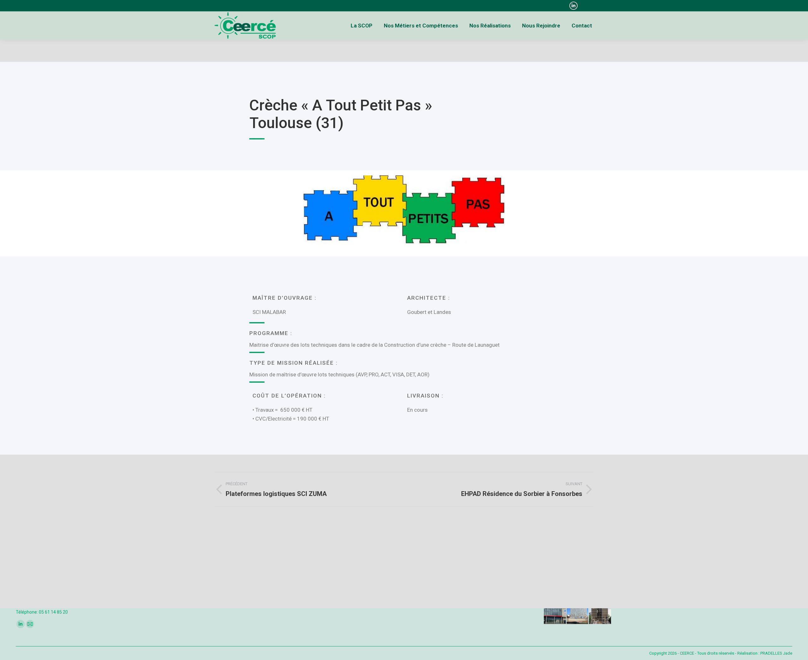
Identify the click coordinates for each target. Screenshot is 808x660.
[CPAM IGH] (578, 613)
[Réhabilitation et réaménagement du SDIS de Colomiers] (555, 613)
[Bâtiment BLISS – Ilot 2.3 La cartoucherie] (600, 613)
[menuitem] (361, 25)
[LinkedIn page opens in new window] (573, 6)
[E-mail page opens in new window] (30, 624)
